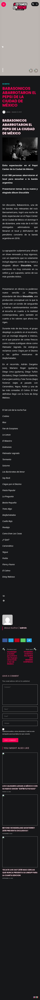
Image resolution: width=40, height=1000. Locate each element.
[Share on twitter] (11, 640)
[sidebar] (37, 4)
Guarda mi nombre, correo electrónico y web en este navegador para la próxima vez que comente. (18, 733)
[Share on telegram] (29, 640)
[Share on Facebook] (4, 640)
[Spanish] (37, 997)
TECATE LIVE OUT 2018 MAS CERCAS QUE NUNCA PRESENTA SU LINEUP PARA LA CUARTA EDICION (19, 872)
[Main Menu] (4, 4)
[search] (33, 4)
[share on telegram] (3, 47)
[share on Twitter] (3, 61)
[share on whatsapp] (3, 51)
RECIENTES (6, 84)
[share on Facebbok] (3, 65)
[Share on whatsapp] (23, 640)
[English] (34, 997)
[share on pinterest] (3, 56)
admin (8, 112)
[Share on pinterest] (17, 640)
